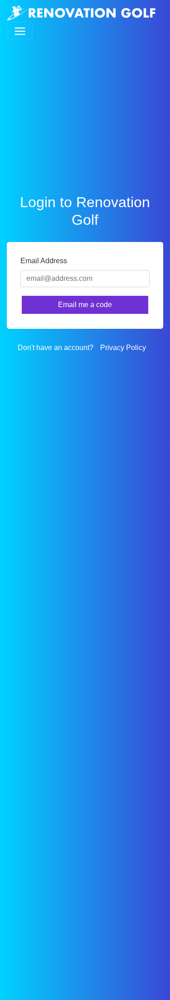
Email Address (43, 261)
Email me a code (85, 304)
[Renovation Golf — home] (81, 13)
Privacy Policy (123, 347)
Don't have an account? (55, 347)
